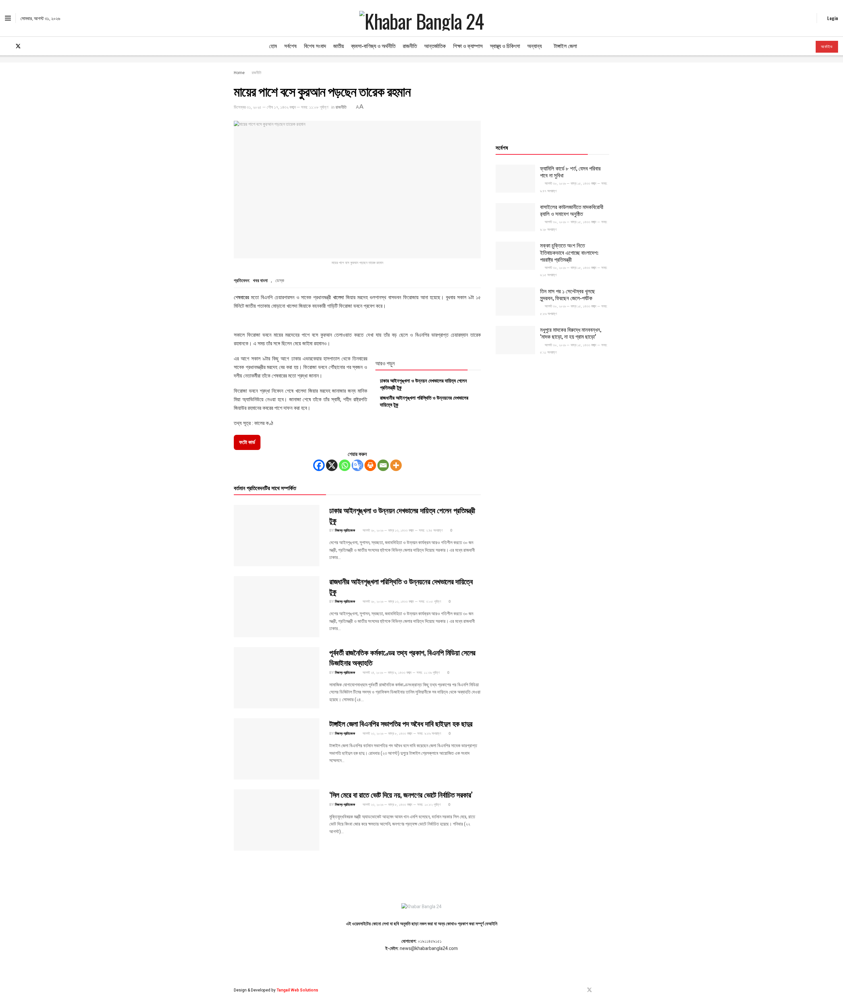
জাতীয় (338, 45)
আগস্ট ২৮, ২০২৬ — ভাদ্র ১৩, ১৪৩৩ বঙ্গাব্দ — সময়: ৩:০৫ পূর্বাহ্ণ (401, 601)
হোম (273, 45)
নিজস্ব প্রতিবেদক (345, 530)
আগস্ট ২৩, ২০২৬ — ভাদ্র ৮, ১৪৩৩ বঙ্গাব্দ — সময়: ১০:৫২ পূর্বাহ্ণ (401, 804)
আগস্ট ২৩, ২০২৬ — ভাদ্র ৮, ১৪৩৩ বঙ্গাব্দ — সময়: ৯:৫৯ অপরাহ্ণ (401, 733)
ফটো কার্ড (247, 442)
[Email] (383, 465)
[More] (396, 465)
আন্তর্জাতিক (435, 45)
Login (832, 17)
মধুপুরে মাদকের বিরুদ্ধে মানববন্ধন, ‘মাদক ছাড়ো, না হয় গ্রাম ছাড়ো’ (570, 332)
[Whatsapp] (344, 465)
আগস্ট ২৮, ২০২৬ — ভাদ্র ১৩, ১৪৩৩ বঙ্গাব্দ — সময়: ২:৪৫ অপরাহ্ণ (402, 530)
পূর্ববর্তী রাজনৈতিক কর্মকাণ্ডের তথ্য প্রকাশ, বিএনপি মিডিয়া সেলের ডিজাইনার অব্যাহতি (402, 657)
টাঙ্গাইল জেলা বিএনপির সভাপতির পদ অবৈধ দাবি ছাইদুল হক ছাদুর (401, 723)
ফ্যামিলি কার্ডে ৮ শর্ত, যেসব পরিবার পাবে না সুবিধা (570, 171)
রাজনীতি (410, 45)
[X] (332, 465)
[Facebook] (319, 465)
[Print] (370, 465)
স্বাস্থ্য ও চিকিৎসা (505, 45)
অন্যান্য (534, 45)
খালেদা (338, 297)
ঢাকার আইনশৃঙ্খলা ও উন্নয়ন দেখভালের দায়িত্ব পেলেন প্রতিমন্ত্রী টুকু (423, 384)
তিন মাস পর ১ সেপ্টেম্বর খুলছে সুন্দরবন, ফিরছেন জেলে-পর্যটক (567, 294)
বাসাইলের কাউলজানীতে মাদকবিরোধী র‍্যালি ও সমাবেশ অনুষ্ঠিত (571, 210)
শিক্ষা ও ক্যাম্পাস (468, 45)
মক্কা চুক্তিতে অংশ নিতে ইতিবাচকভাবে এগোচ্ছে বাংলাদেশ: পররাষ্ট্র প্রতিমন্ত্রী (569, 252)
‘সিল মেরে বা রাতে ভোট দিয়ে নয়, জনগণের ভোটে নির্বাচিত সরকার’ (401, 794)
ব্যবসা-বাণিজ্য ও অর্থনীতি (373, 45)
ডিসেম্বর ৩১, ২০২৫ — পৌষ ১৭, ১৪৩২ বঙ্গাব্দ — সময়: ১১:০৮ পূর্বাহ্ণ (281, 107)
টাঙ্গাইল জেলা (565, 45)
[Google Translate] (357, 465)
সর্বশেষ (290, 45)
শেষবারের (241, 297)
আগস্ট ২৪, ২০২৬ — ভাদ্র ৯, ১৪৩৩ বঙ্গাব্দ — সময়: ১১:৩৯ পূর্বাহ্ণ (401, 672)
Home (239, 73)
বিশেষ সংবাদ (315, 45)
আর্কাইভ (827, 47)
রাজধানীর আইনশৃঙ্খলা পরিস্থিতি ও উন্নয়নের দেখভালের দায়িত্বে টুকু (424, 401)
